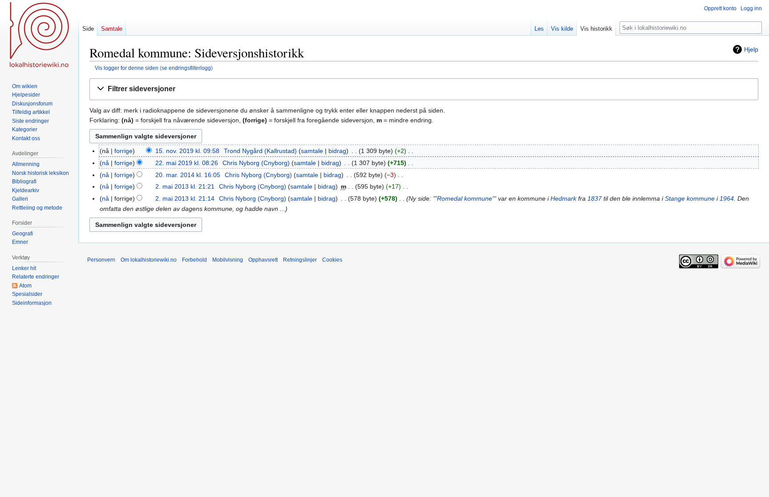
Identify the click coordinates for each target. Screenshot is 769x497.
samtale (312, 150)
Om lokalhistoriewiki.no (149, 260)
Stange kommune (690, 198)
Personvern (101, 260)
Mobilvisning (227, 260)
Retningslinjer (300, 260)
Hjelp (751, 49)
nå (105, 162)
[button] (424, 89)
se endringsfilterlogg (186, 68)
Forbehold (194, 260)
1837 (594, 198)
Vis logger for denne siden (126, 68)
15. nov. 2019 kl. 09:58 (187, 150)
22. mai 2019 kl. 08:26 (186, 162)
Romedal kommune (464, 198)
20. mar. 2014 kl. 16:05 (187, 174)
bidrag (337, 150)
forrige (123, 150)
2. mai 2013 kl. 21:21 (185, 186)
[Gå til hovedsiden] (39, 35)
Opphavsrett (263, 260)
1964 (727, 198)
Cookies (332, 260)
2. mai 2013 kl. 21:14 (185, 198)
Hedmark (563, 198)
